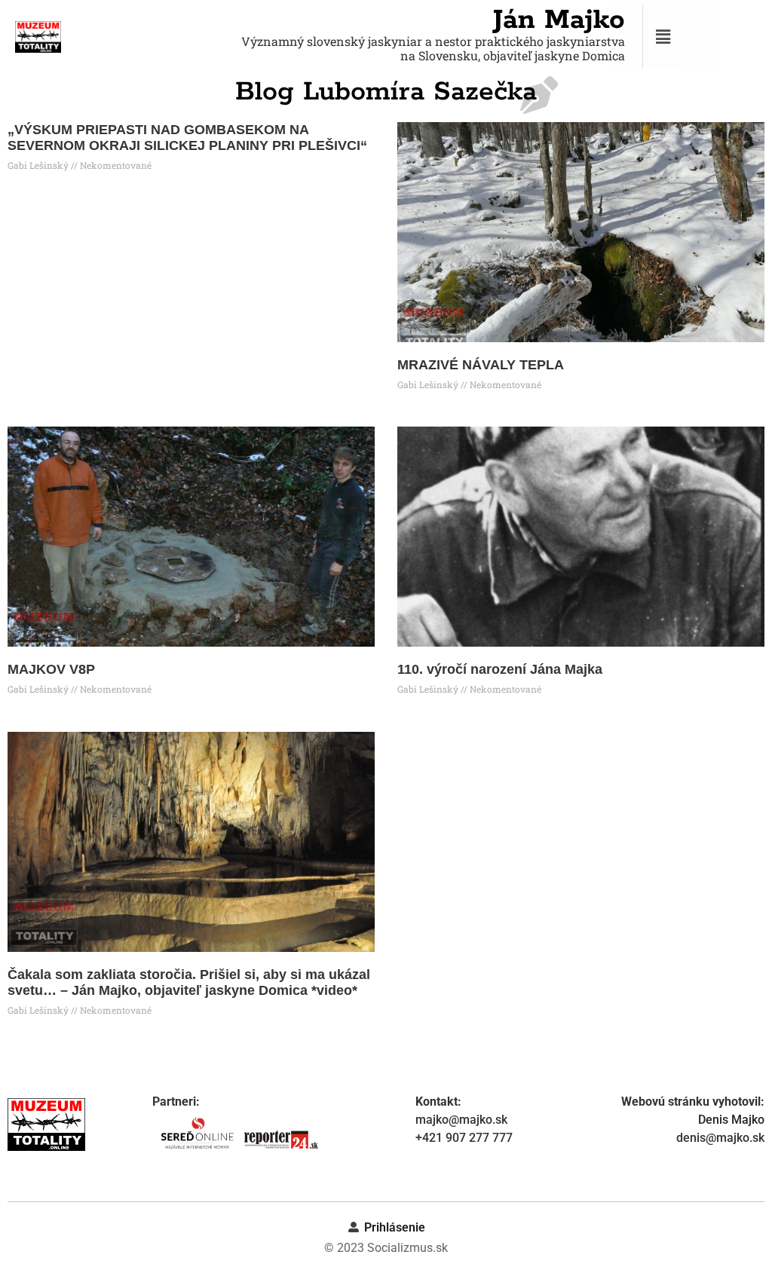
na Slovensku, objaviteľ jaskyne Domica (512, 55)
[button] (705, 36)
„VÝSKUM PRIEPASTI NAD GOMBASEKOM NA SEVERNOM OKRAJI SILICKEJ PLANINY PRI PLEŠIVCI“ (187, 138)
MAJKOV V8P (51, 669)
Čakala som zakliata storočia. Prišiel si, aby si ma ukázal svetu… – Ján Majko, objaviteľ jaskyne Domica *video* (189, 983)
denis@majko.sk (720, 1138)
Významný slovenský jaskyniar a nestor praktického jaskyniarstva (433, 41)
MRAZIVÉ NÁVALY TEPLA (480, 364)
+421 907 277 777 (464, 1138)
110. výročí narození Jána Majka (499, 669)
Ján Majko (559, 20)
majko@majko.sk (461, 1119)
